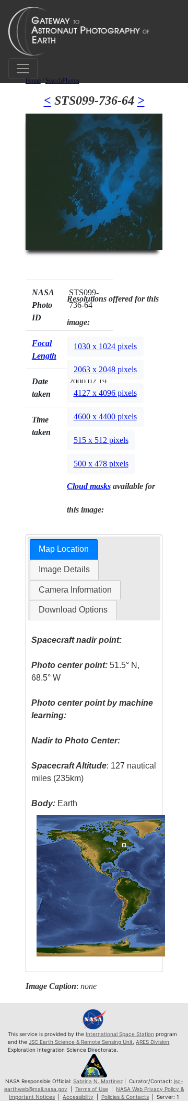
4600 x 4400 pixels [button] (105, 416)
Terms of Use (91, 1089)
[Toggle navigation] (23, 68)
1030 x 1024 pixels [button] (105, 346)
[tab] (64, 549)
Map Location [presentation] (64, 548)
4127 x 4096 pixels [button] (105, 392)
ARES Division (152, 1042)
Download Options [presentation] (73, 609)
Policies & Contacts (125, 1097)
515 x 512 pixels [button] (101, 440)
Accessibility (78, 1097)
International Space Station (120, 1034)
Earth (54, 803)
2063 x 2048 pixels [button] (105, 369)
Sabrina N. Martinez (98, 1081)
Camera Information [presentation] (75, 589)
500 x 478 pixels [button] (101, 463)
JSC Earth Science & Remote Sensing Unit (81, 1042)
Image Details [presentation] (64, 569)
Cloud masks (89, 486)
